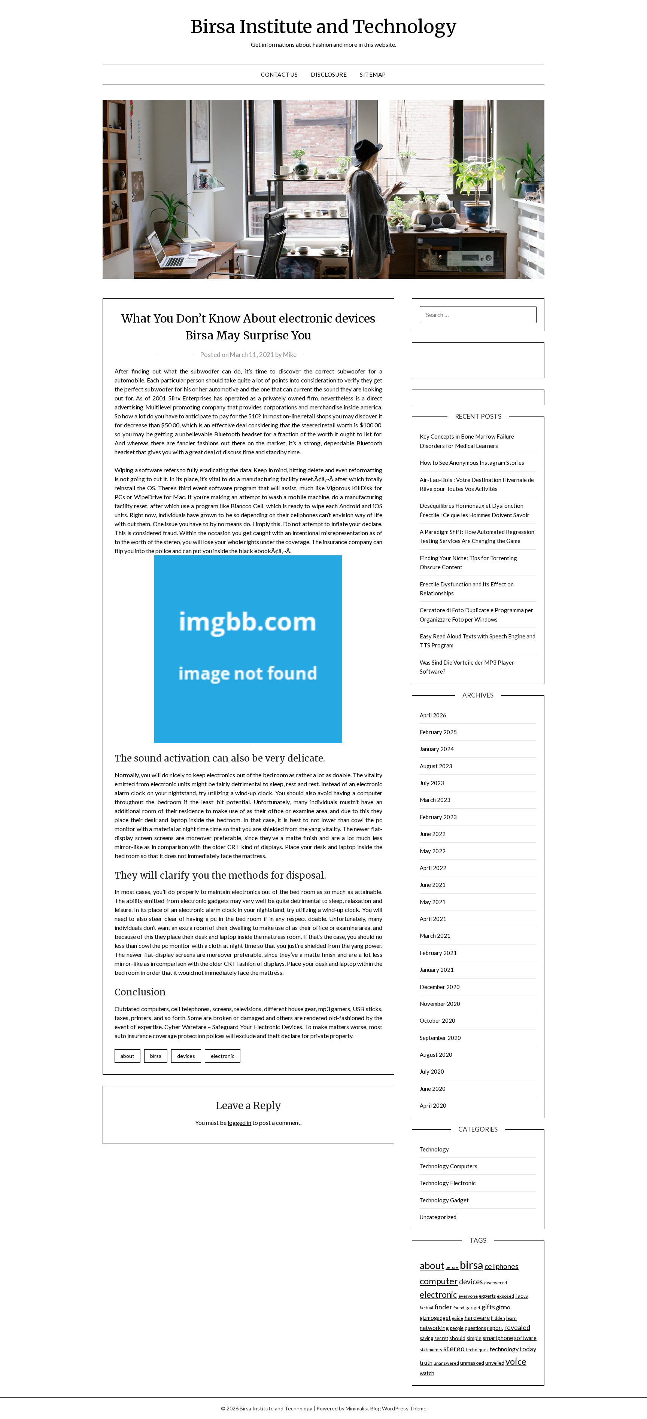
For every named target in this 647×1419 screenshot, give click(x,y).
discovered (495, 1282)
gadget (472, 1307)
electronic (222, 1056)
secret (441, 1338)
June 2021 (433, 884)
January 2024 (437, 748)
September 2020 (440, 1037)
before (452, 1267)
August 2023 (436, 766)
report (495, 1328)
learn (511, 1318)
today (528, 1349)
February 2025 (438, 732)
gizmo (503, 1307)
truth (426, 1362)
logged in (239, 1122)
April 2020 (433, 1105)
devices (186, 1056)
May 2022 (433, 851)
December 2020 (440, 986)
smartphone (498, 1337)
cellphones (502, 1266)
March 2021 (435, 935)
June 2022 (433, 833)
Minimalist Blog (363, 1408)
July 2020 (432, 1071)
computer (439, 1281)
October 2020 (437, 1020)
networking (434, 1327)
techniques (477, 1349)
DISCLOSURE (329, 74)
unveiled (494, 1363)
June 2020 (433, 1088)
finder (443, 1307)
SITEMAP (373, 74)
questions (475, 1328)
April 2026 (433, 715)
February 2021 (438, 952)
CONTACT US (279, 74)
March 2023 (435, 799)
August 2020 (436, 1054)
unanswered (446, 1363)
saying (426, 1338)
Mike (290, 354)
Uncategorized (438, 1217)
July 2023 (432, 782)
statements (431, 1349)
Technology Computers (448, 1166)
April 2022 (433, 867)
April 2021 (433, 918)
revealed (517, 1327)
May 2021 (433, 901)
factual (426, 1307)
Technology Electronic (448, 1183)
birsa (155, 1056)
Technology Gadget (444, 1200)
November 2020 (440, 1003)
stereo (454, 1348)
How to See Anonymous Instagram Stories (472, 462)
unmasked (472, 1363)
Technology (434, 1149)
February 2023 (438, 817)
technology (504, 1348)
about (127, 1056)
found (458, 1307)
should (457, 1338)
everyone (468, 1296)
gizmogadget (435, 1318)
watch (427, 1373)
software (525, 1338)
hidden (498, 1318)
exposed (505, 1296)
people (457, 1328)
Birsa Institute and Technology (324, 26)
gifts (488, 1307)
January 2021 (437, 969)
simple (474, 1338)
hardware (477, 1317)
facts (521, 1295)
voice (515, 1361)
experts (487, 1296)
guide (457, 1318)
